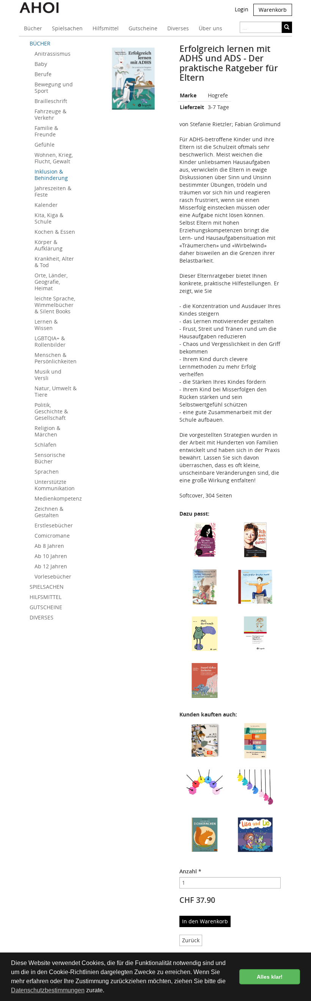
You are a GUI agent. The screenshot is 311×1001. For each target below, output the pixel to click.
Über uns (210, 28)
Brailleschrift (51, 101)
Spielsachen (67, 28)
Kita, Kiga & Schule (49, 218)
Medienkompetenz (58, 498)
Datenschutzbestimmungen (48, 990)
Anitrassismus (53, 53)
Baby (41, 63)
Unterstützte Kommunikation (55, 485)
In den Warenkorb (205, 921)
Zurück (190, 940)
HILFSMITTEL (45, 597)
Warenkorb (273, 9)
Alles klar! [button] (270, 977)
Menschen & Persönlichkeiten (56, 358)
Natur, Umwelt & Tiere (56, 391)
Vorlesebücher (53, 576)
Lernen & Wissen (46, 325)
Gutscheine (143, 28)
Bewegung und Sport (54, 87)
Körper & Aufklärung (49, 245)
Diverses (178, 28)
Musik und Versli (48, 375)
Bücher (33, 28)
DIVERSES (41, 617)
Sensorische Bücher (50, 458)
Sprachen (47, 471)
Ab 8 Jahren (49, 545)
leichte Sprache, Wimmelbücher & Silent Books (55, 305)
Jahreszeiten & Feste (53, 191)
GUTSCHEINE (46, 607)
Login (241, 9)
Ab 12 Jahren (51, 566)
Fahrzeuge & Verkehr (50, 114)
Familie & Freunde (46, 131)
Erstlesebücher (54, 525)
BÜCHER (40, 43)
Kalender (46, 204)
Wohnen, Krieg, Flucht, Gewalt (54, 158)
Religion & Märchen (47, 431)
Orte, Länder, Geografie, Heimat (51, 282)
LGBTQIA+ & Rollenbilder (50, 341)
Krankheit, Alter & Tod (54, 262)
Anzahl (190, 871)
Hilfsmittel (106, 28)
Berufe (43, 74)
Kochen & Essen (55, 231)
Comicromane (52, 535)
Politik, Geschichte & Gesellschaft (51, 411)
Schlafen (46, 444)
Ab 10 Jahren (51, 556)
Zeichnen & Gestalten (49, 512)
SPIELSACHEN (47, 586)
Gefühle (45, 144)
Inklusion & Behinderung (51, 174)
